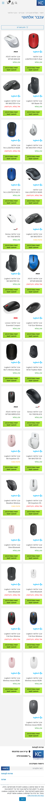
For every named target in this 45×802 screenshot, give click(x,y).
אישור (23, 799)
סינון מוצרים (21, 27)
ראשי (42, 13)
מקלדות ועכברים (32, 13)
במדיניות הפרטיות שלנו (36, 795)
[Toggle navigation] (3, 2)
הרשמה (5, 768)
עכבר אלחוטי (12, 13)
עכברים (21, 13)
